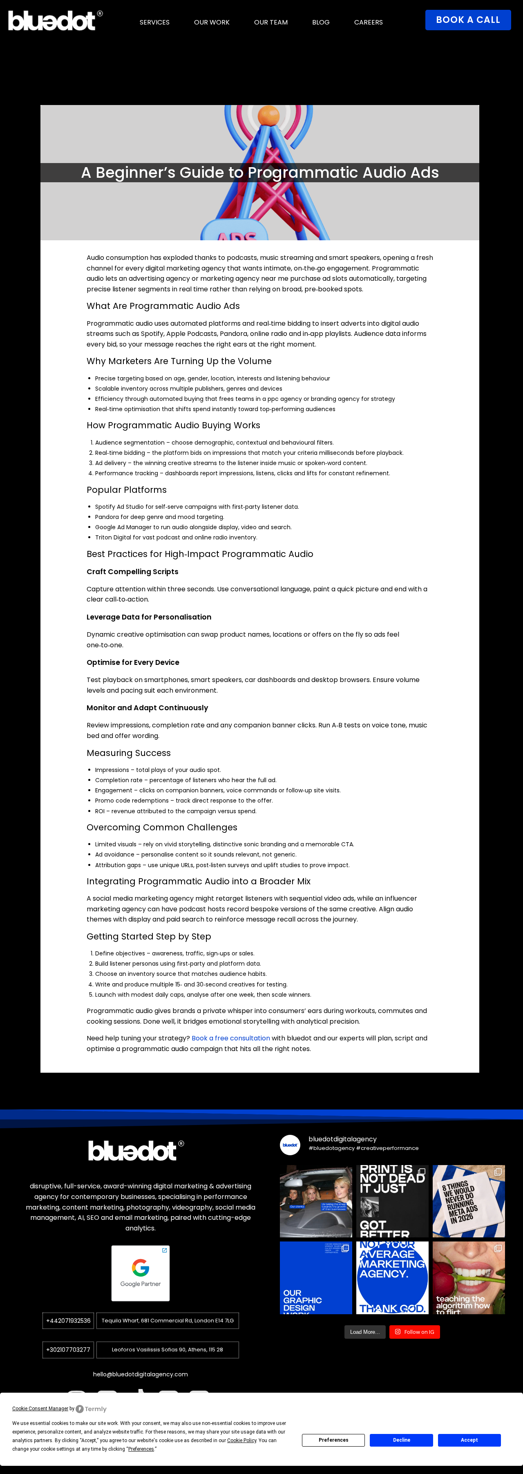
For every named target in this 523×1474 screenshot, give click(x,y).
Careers (368, 22)
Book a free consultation (231, 1038)
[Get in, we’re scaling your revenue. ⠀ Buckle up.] (316, 1201)
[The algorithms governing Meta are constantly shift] (469, 1201)
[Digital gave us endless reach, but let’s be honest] (392, 1201)
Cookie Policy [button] (241, 1440)
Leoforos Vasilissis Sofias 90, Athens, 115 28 (167, 1349)
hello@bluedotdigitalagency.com (140, 1374)
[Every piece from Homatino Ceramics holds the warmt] (316, 1277)
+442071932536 (68, 1321)
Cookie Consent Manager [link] (40, 1408)
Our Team (271, 22)
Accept (469, 1440)
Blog (321, 22)
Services (155, 22)
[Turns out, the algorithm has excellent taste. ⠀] (469, 1277)
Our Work (212, 22)
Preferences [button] (141, 1449)
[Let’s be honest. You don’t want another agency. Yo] (392, 1277)
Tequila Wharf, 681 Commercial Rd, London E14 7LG (168, 1320)
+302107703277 (68, 1350)
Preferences (334, 1440)
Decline (401, 1440)
